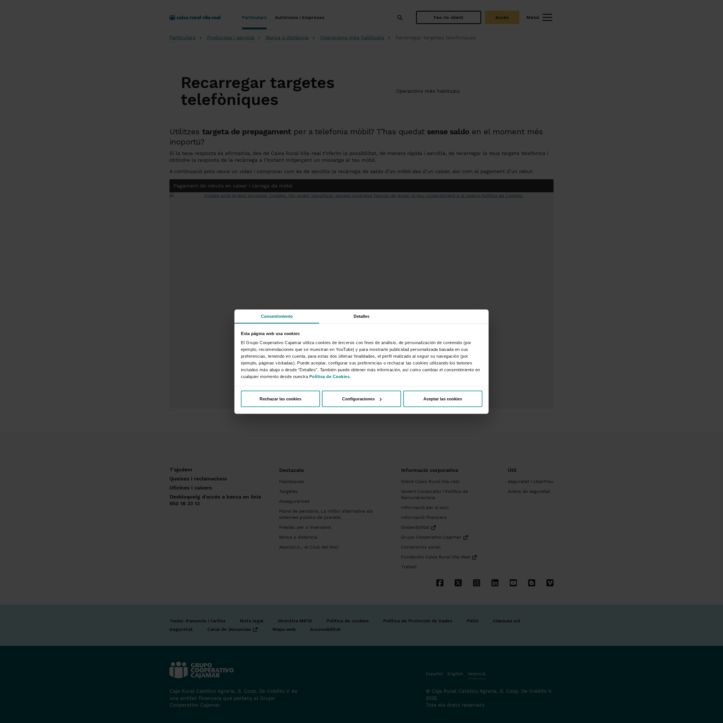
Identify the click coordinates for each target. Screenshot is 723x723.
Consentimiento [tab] (277, 316)
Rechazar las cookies (280, 398)
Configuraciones (358, 398)
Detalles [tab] (362, 316)
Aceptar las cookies (442, 398)
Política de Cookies (329, 376)
